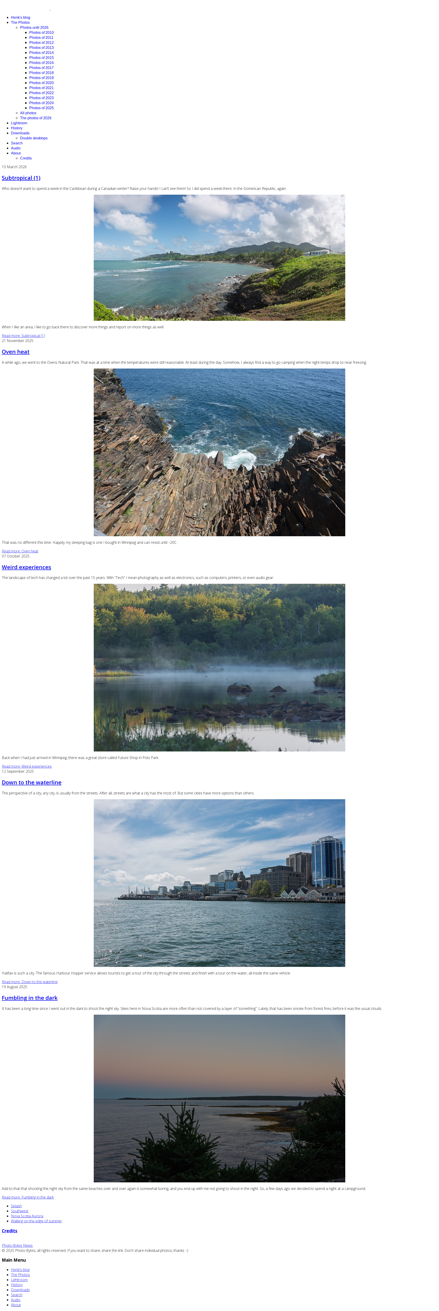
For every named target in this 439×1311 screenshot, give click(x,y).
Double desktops (34, 138)
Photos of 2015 (41, 58)
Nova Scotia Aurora (27, 1215)
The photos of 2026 (35, 118)
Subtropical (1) (21, 177)
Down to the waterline (32, 782)
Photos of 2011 (41, 38)
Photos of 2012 (41, 43)
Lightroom (19, 123)
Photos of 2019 (41, 78)
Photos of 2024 (41, 103)
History (16, 128)
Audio (16, 148)
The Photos (20, 22)
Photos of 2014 (41, 53)
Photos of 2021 (41, 88)
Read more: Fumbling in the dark (28, 1197)
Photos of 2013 (41, 48)
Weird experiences (26, 567)
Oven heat (15, 351)
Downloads (20, 133)
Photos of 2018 (41, 73)
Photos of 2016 (41, 63)
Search (17, 143)
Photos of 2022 (41, 93)
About (16, 153)
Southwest (19, 1210)
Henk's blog (20, 17)
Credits (26, 158)
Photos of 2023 (41, 98)
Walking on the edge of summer (36, 1220)
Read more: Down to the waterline (30, 981)
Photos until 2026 (34, 27)
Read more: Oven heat (20, 551)
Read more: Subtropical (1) (23, 335)
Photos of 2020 (41, 83)
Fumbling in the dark (30, 997)
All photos (28, 113)
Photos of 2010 (41, 32)
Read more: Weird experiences (27, 766)
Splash (16, 1205)
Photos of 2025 (41, 108)
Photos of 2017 (41, 68)
